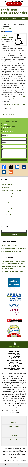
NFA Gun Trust (6, 217)
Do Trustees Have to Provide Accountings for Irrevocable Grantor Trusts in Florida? (13, 272)
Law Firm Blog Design (13, 464)
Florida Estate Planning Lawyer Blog (14, 11)
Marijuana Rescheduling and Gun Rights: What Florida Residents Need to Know (13, 262)
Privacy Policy (14, 426)
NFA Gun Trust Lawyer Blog (9, 245)
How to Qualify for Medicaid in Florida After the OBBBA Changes (13, 267)
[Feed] (10, 172)
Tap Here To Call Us (14, 3)
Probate (5, 187)
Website (14, 422)
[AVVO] (3, 172)
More (23, 18)
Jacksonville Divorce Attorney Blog (11, 251)
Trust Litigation (6, 214)
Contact (14, 18)
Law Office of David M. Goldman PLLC (18, 460)
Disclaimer (14, 431)
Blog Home (4, 18)
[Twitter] (10, 167)
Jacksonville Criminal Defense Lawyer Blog (13, 248)
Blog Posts (14, 444)
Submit (14, 160)
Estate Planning (9, 104)
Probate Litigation (7, 202)
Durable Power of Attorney (10, 205)
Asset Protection (7, 196)
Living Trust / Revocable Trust (11, 190)
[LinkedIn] (17, 167)
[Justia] (24, 167)
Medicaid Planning (8, 193)
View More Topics (6, 220)
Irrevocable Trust (7, 208)
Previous (4, 114)
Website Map (14, 439)
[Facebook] (3, 167)
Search (14, 234)
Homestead (5, 211)
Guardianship (16, 104)
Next (14, 114)
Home (10, 114)
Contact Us (14, 435)
